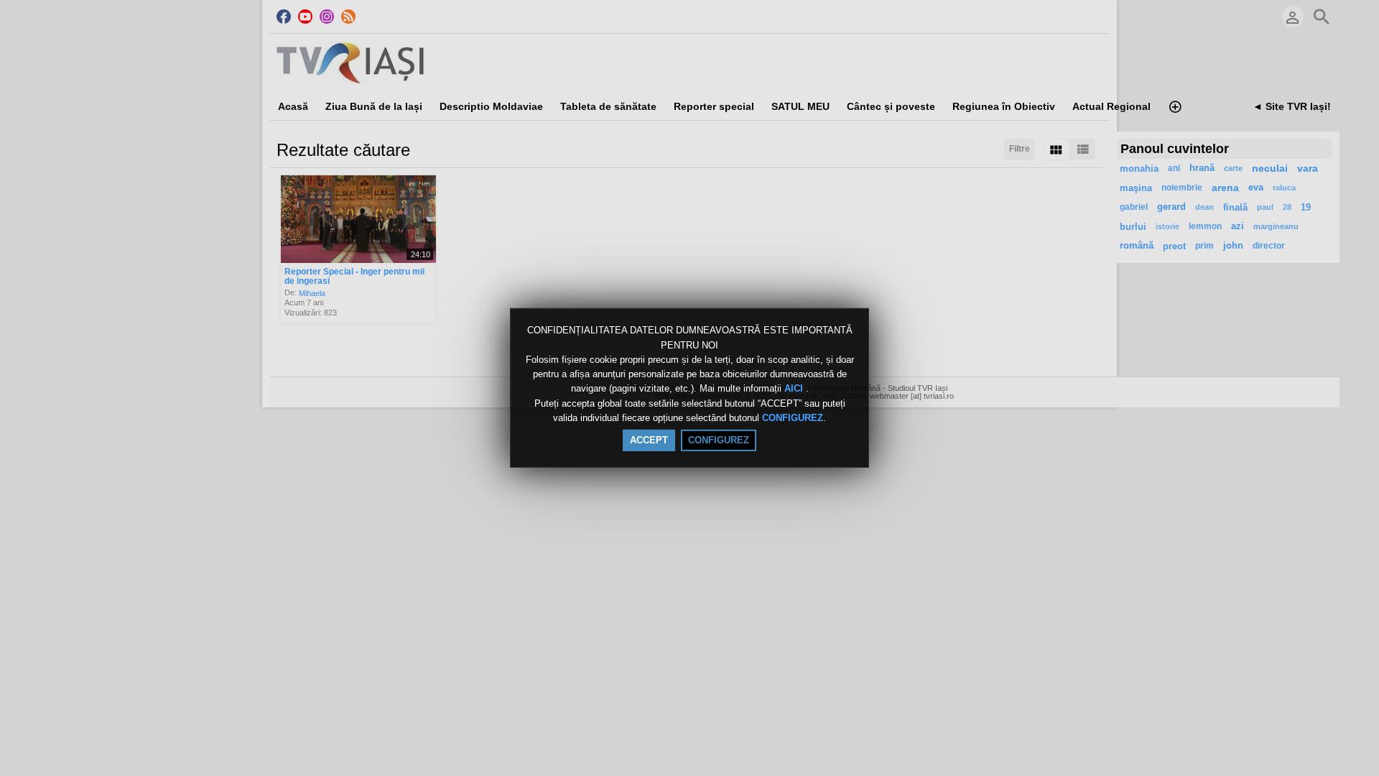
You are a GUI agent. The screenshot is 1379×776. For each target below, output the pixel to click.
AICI (795, 389)
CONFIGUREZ (792, 417)
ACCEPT (649, 440)
